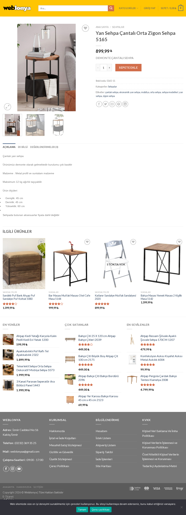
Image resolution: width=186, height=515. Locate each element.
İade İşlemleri (104, 459)
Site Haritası (103, 466)
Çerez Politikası (59, 466)
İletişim (38, 487)
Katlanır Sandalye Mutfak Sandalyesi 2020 (115, 297)
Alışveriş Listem (106, 445)
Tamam (82, 509)
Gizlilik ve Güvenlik (61, 452)
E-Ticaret (8, 496)
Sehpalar (118, 27)
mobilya (145, 92)
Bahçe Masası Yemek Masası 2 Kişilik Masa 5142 (161, 297)
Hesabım (101, 431)
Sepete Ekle (128, 67)
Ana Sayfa (102, 27)
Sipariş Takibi (104, 452)
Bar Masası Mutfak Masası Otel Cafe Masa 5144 (69, 297)
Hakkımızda (57, 431)
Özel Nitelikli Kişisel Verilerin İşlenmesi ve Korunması (160, 457)
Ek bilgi (23, 147)
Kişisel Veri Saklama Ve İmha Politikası (160, 433)
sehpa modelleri (170, 92)
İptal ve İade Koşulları (62, 438)
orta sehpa (155, 92)
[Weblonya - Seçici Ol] (18, 8)
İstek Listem (103, 438)
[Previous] (9, 67)
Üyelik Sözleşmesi (60, 459)
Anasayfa (8, 487)
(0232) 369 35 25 (25, 443)
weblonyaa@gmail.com (24, 451)
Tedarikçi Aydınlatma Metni (159, 466)
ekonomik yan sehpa (129, 92)
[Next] (84, 67)
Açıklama (9, 147)
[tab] (9, 147)
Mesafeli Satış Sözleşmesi (65, 445)
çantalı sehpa (111, 92)
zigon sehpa (109, 96)
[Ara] (111, 8)
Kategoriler (127, 8)
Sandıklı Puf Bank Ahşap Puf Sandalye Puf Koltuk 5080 (19, 297)
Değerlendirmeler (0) (44, 147)
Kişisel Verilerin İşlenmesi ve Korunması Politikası (159, 445)
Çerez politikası (101, 509)
